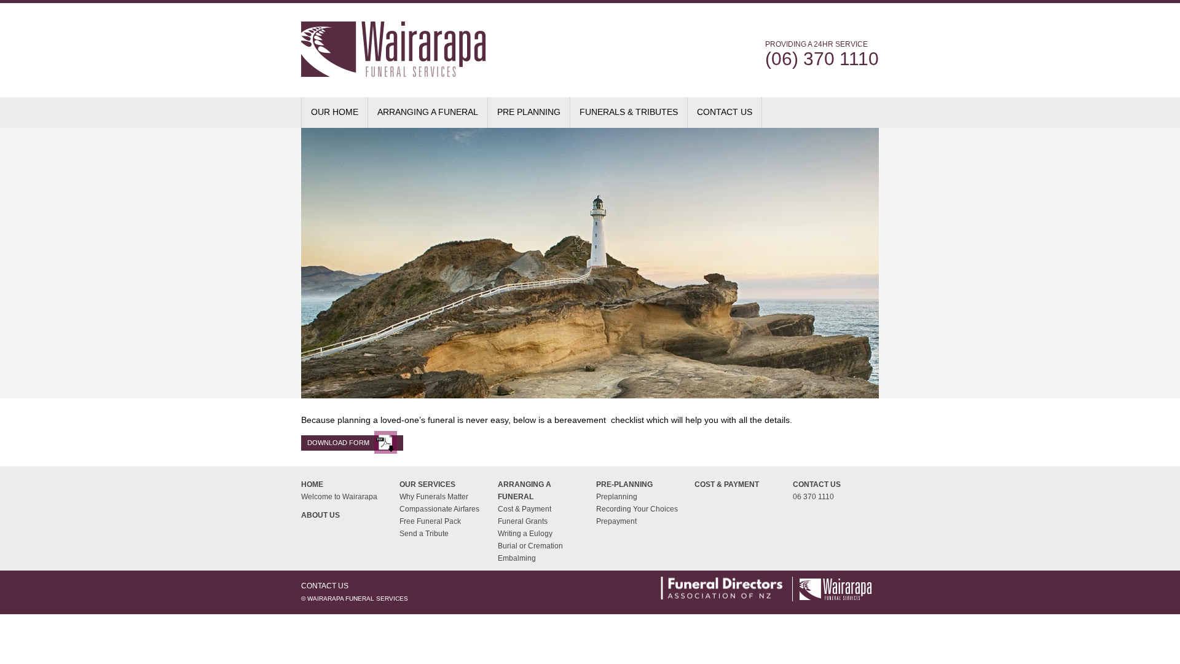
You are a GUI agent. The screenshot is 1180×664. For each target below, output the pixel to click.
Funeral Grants (523, 521)
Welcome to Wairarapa (339, 496)
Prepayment (616, 521)
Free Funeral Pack (430, 521)
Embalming (517, 558)
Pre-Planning (624, 484)
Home (312, 484)
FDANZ (721, 588)
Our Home (334, 112)
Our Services (427, 484)
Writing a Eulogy (525, 533)
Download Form (338, 442)
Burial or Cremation (530, 546)
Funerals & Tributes (629, 112)
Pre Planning (528, 112)
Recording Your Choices (637, 509)
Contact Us (724, 112)
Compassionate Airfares (439, 509)
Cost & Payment (524, 509)
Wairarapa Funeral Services (418, 42)
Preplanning (616, 496)
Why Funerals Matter (433, 496)
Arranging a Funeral (427, 112)
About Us (320, 515)
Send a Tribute (424, 533)
